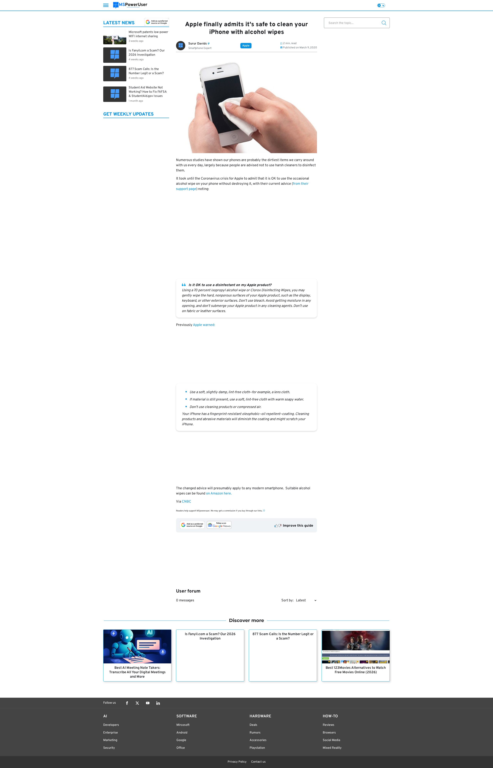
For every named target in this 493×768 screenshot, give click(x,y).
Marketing (110, 740)
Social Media (331, 740)
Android (181, 733)
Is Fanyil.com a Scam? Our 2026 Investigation (210, 636)
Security (109, 748)
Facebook (127, 703)
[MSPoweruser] (130, 5)
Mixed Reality (332, 748)
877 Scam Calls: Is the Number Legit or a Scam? (283, 636)
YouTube (147, 703)
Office (180, 748)
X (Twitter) (137, 703)
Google (181, 740)
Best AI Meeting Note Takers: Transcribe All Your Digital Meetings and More (137, 672)
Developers (111, 725)
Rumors (255, 733)
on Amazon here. (219, 493)
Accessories (258, 740)
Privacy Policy (237, 762)
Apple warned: (203, 325)
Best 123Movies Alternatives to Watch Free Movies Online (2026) (356, 670)
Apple (246, 45)
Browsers (329, 733)
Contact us (258, 762)
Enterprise (110, 733)
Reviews (328, 725)
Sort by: (287, 600)
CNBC (186, 501)
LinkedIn (158, 703)
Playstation (257, 748)
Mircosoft (182, 725)
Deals (253, 725)
